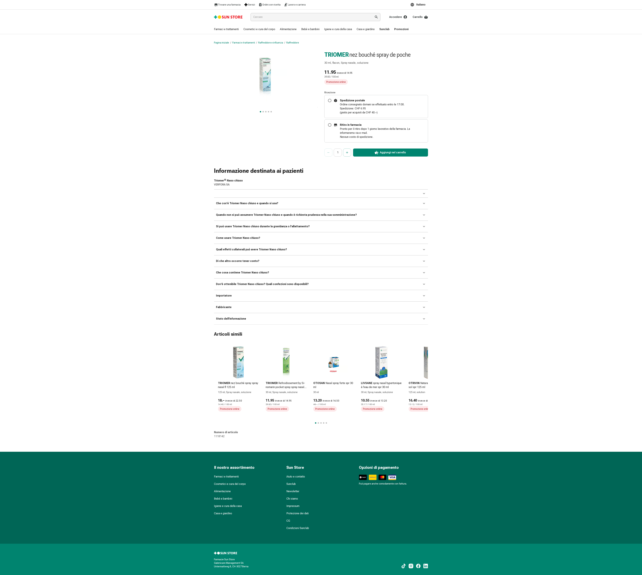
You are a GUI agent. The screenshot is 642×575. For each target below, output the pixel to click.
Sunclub (291, 484)
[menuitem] (226, 29)
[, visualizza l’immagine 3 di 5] (265, 111)
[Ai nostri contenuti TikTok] (403, 566)
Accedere (395, 17)
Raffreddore (292, 42)
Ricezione (329, 92)
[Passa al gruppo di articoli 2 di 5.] (318, 423)
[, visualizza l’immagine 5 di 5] (271, 111)
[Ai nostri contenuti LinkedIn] (425, 566)
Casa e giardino (223, 513)
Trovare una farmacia (229, 4)
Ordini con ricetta (271, 4)
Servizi (251, 4)
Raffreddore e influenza (270, 42)
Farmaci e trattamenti (243, 42)
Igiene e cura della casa (228, 506)
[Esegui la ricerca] (376, 17)
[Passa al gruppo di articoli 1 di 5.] (315, 423)
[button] (419, 5)
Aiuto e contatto (295, 476)
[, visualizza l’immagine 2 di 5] (263, 111)
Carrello (418, 17)
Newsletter (292, 491)
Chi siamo (292, 498)
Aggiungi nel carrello (393, 152)
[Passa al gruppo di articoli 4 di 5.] (323, 423)
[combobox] (311, 17)
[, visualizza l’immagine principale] (260, 111)
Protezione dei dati (297, 513)
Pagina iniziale (221, 42)
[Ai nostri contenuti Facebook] (418, 566)
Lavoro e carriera (297, 4)
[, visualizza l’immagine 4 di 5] (268, 111)
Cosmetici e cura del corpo (230, 484)
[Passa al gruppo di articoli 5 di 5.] (326, 423)
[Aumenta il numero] (347, 153)
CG (288, 520)
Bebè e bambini (223, 498)
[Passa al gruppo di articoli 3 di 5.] (321, 423)
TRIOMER (336, 54)
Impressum (292, 506)
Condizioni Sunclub (297, 528)
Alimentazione (222, 491)
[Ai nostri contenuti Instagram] (411, 566)
